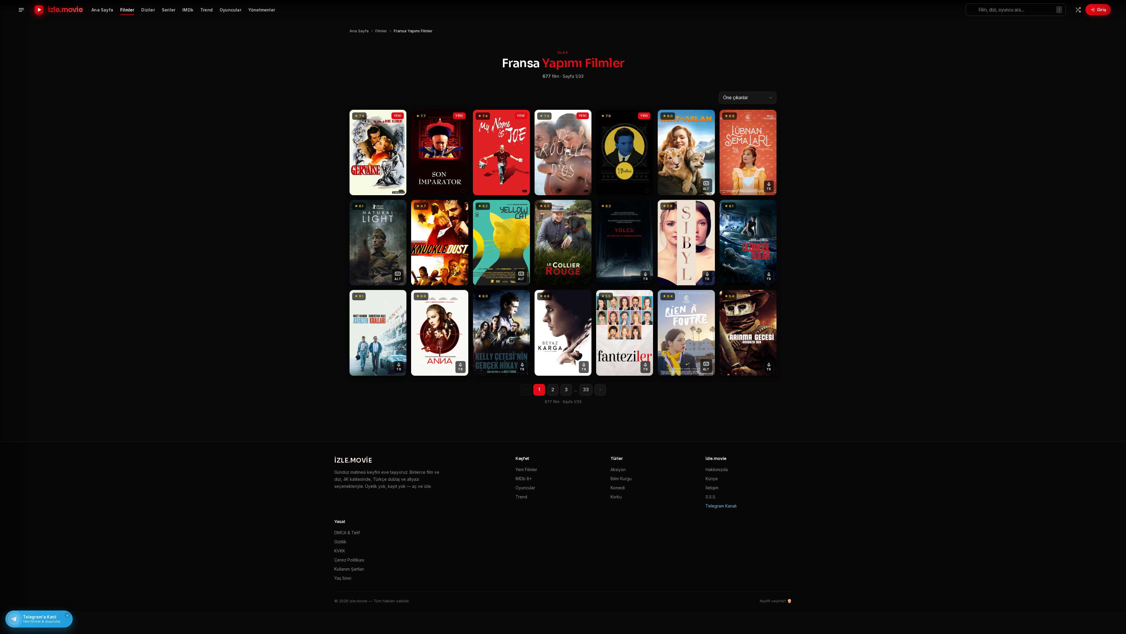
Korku (616, 496)
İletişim (712, 487)
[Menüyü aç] (21, 10)
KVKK (339, 550)
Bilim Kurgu (621, 478)
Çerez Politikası (349, 559)
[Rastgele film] (1078, 10)
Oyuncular (230, 9)
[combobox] (1016, 10)
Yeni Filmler (526, 469)
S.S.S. (711, 496)
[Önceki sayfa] (526, 390)
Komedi (618, 487)
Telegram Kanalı (721, 505)
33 (586, 389)
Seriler (168, 9)
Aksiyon (618, 469)
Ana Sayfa (102, 9)
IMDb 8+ (523, 478)
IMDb (187, 9)
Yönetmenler (261, 9)
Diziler (148, 9)
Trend (206, 9)
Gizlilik (340, 541)
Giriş (1101, 9)
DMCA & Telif (347, 532)
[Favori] (399, 116)
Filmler (127, 9)
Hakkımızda (717, 469)
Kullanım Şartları (349, 568)
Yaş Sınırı (342, 578)
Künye (712, 478)
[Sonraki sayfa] (600, 390)
